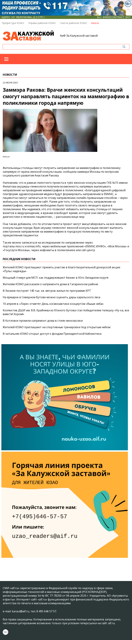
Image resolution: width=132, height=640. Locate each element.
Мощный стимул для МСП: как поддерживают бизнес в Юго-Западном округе (55, 277)
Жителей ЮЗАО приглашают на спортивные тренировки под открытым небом (56, 327)
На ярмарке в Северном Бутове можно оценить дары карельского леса (51, 297)
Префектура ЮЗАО (13, 23)
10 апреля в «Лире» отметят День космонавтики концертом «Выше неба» (53, 304)
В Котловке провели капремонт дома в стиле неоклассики (43, 320)
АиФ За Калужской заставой (79, 35)
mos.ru (95, 23)
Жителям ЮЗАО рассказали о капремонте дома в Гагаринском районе (50, 284)
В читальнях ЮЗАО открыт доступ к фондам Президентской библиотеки (52, 334)
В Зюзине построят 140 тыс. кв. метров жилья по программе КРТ (47, 291)
